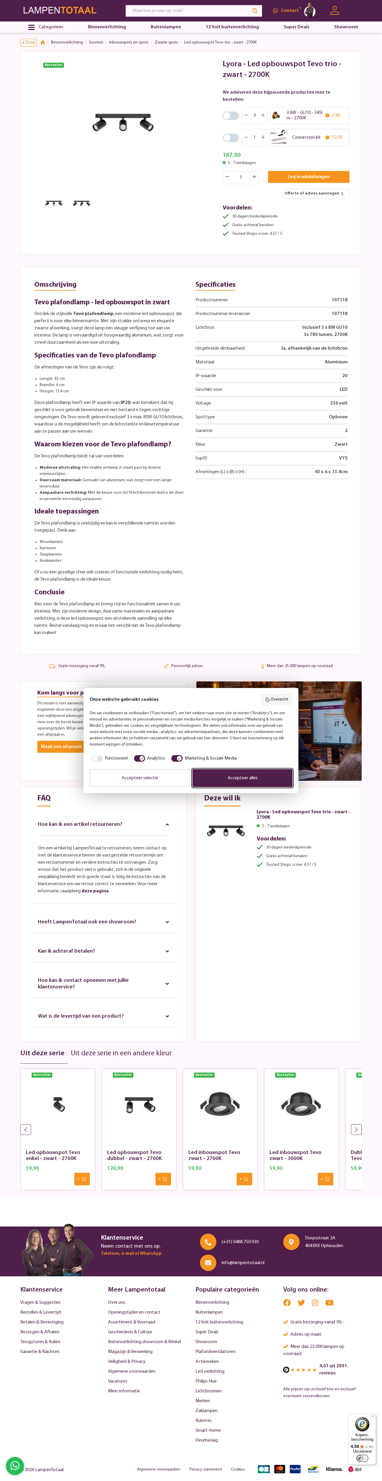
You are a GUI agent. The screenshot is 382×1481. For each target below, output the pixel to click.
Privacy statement (206, 1469)
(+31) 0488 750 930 (240, 1242)
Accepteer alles (243, 778)
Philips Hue (206, 1381)
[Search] (255, 11)
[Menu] (372, 1417)
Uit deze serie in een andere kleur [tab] (121, 1053)
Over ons (116, 1302)
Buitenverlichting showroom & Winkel (144, 1342)
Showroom (206, 1342)
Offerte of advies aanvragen (311, 193)
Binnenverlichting (212, 1302)
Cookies (238, 1469)
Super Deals (206, 1332)
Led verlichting (209, 1371)
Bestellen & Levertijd (40, 1312)
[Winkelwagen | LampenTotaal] (354, 11)
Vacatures (117, 1381)
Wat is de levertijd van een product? (81, 1016)
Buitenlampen (209, 1312)
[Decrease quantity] (227, 177)
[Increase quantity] (254, 177)
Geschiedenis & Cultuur (130, 1332)
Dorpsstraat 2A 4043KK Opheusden (324, 1242)
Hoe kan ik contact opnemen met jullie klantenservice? (83, 984)
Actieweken (207, 1361)
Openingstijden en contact (134, 1312)
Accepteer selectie (140, 778)
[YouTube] (329, 1304)
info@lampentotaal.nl (243, 1263)
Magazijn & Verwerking (130, 1351)
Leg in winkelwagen (309, 177)
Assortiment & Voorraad (131, 1322)
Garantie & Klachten (39, 1351)
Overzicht (279, 699)
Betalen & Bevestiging (42, 1322)
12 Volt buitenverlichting (219, 1322)
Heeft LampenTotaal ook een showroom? (87, 922)
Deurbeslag (206, 1440)
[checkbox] (109, 758)
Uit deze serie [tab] (42, 1053)
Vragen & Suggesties (40, 1302)
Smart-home (208, 1430)
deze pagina (95, 891)
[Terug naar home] (45, 43)
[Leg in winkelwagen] (82, 1179)
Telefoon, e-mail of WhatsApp (131, 1254)
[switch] (362, 1458)
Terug (30, 42)
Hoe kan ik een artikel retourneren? (80, 824)
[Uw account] (335, 11)
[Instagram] (315, 1304)
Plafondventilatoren (215, 1351)
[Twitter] (302, 1304)
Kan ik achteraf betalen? (66, 951)
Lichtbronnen (208, 1391)
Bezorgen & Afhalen (39, 1332)
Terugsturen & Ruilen (40, 1342)
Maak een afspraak (61, 746)
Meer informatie (124, 1391)
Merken (202, 1401)
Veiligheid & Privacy (127, 1361)
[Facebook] (287, 1304)
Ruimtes (203, 1420)
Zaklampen (206, 1411)
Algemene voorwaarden (131, 1371)
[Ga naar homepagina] (67, 11)
